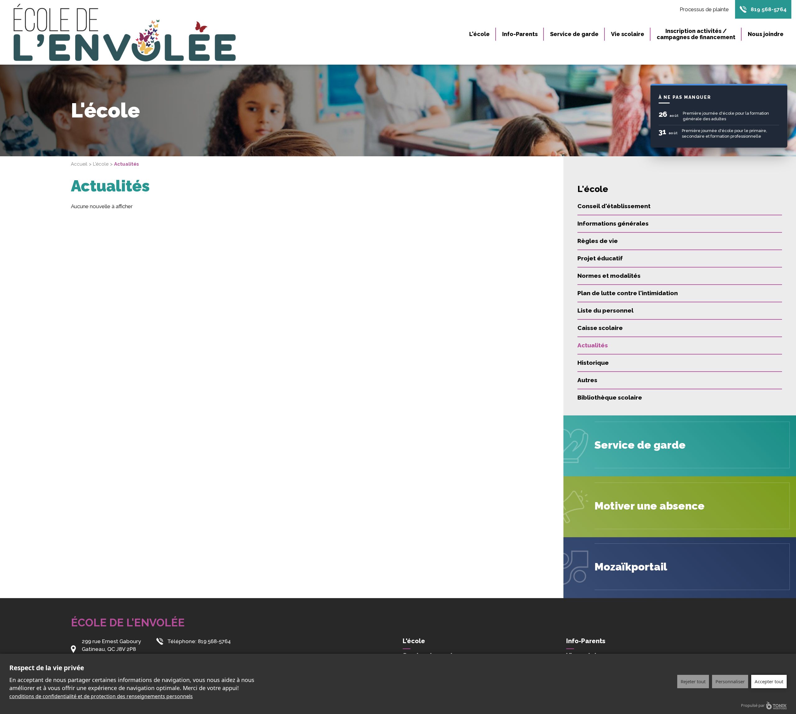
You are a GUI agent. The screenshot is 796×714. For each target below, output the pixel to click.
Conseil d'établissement (613, 206)
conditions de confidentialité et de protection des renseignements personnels (101, 696)
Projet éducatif (600, 258)
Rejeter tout (693, 681)
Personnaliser (730, 681)
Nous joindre (766, 34)
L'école (479, 34)
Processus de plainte (704, 9)
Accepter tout (769, 681)
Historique (593, 362)
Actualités (592, 345)
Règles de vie (597, 240)
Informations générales (613, 223)
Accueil (79, 164)
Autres (587, 380)
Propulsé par (753, 705)
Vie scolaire (627, 34)
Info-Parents (520, 34)
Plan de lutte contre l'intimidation (627, 293)
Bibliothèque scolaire (609, 397)
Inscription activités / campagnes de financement (696, 34)
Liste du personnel (605, 310)
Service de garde (574, 34)
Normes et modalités (609, 275)
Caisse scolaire (600, 327)
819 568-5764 (769, 9)
